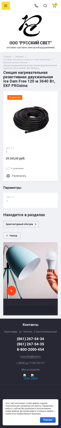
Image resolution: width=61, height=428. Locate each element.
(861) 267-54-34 (30, 339)
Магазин (19, 56)
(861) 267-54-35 (30, 344)
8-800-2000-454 (30, 349)
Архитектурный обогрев (15, 62)
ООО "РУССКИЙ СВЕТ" (30, 43)
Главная (7, 56)
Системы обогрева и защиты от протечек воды (27, 59)
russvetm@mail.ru (30, 356)
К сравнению (17, 168)
